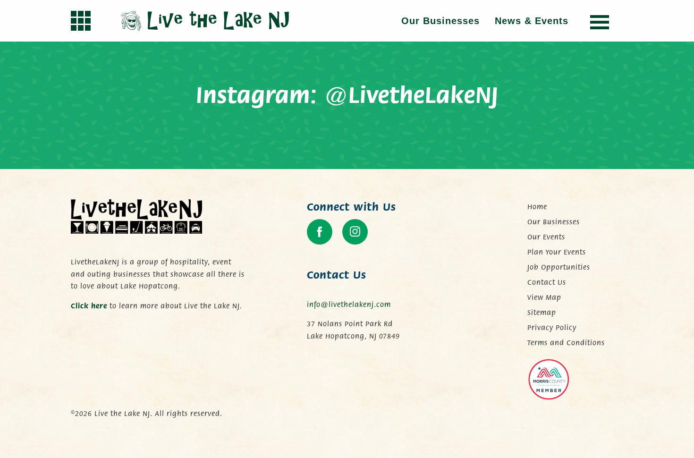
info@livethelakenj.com (349, 304)
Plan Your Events (556, 252)
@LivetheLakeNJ (411, 96)
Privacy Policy (551, 327)
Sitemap (541, 312)
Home (537, 207)
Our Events (546, 237)
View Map (544, 297)
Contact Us (546, 282)
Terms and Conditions (566, 343)
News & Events (531, 21)
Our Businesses (440, 21)
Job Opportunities (558, 267)
